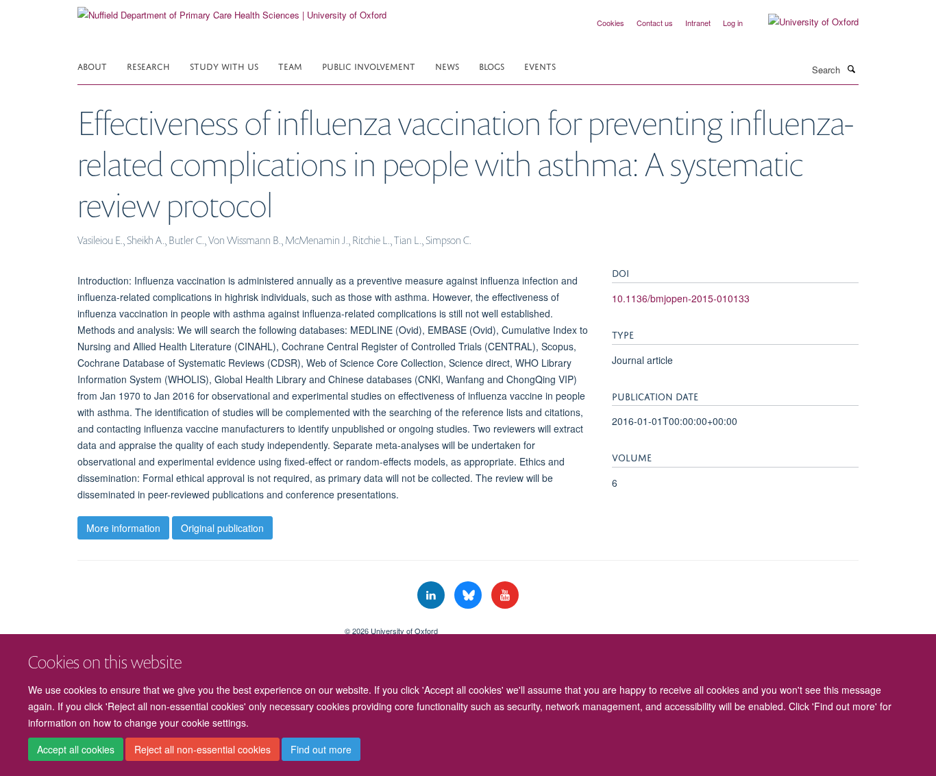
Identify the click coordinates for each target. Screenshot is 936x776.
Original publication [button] (222, 528)
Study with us (224, 65)
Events (540, 65)
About (92, 65)
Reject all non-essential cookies (202, 749)
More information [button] (123, 528)
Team (290, 65)
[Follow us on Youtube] (505, 595)
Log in (733, 22)
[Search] (851, 68)
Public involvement (368, 65)
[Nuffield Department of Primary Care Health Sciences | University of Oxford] (231, 9)
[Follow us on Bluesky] (469, 595)
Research (148, 65)
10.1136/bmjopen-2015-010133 (681, 298)
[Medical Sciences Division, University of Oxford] (200, 625)
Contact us (655, 22)
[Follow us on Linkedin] (432, 595)
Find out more (321, 749)
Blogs (491, 65)
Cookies (610, 22)
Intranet (698, 22)
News (447, 65)
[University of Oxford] (803, 22)
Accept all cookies (75, 749)
